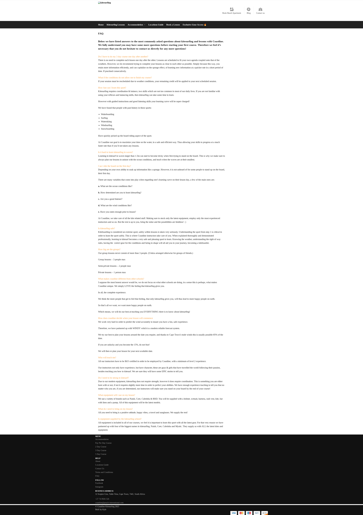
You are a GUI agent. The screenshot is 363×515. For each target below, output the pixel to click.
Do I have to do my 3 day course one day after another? (123, 56)
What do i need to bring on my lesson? (115, 409)
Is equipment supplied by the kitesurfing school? (119, 419)
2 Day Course (100, 447)
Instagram (99, 487)
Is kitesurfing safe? (106, 228)
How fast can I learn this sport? (112, 87)
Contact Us (99, 468)
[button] (161, 57)
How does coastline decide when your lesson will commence (125, 318)
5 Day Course (100, 454)
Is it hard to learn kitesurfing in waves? (115, 152)
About (97, 461)
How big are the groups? (109, 249)
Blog (249, 13)
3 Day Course (100, 450)
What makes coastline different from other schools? (121, 279)
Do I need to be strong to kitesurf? (113, 378)
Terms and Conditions (104, 472)
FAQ (97, 476)
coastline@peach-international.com (109, 503)
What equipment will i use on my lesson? (116, 395)
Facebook (99, 483)
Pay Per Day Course (103, 443)
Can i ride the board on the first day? (114, 166)
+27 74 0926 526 (102, 499)
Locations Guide (102, 465)
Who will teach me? (107, 357)
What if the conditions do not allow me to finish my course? (125, 77)
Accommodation (102, 439)
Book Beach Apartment (231, 13)
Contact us (260, 13)
